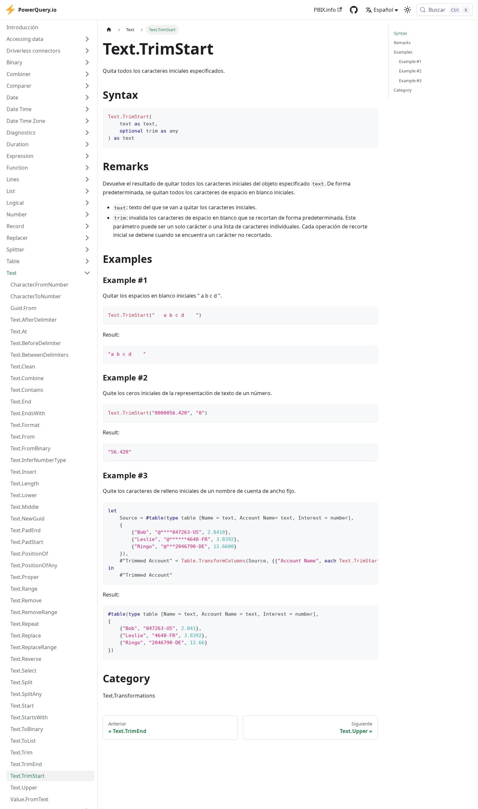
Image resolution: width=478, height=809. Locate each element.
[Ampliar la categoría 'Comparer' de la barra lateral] (87, 86)
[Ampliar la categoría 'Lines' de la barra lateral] (87, 179)
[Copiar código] (370, 115)
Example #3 (410, 80)
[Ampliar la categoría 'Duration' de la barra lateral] (87, 144)
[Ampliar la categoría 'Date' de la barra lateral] (87, 97)
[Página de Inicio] (109, 30)
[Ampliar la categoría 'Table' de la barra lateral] (87, 261)
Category (403, 90)
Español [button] (383, 9)
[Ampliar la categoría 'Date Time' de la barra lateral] (87, 109)
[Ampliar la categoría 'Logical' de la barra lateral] (87, 203)
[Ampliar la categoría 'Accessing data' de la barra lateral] (87, 39)
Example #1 (410, 61)
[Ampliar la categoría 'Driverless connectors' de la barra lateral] (87, 50)
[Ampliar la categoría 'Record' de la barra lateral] (87, 226)
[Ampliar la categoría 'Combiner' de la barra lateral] (87, 74)
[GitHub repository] (354, 10)
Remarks (402, 42)
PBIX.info (325, 9)
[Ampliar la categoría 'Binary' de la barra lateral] (87, 62)
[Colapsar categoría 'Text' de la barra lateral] (87, 273)
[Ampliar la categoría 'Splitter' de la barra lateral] (87, 249)
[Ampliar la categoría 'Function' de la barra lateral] (87, 167)
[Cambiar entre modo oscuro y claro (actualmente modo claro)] (407, 10)
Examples (403, 52)
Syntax (400, 33)
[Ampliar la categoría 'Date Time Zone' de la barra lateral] (87, 121)
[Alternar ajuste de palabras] (358, 510)
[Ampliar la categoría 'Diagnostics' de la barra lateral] (87, 132)
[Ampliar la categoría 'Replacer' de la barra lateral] (87, 238)
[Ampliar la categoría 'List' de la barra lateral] (87, 191)
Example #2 (410, 71)
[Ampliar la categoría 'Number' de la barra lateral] (87, 214)
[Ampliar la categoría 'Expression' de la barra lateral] (87, 156)
